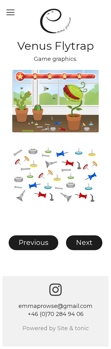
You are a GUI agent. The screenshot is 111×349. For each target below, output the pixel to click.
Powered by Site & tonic (56, 328)
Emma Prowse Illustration (55, 21)
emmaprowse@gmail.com (55, 306)
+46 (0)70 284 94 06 (56, 314)
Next (84, 242)
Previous (33, 242)
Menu (10, 12)
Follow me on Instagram (55, 290)
